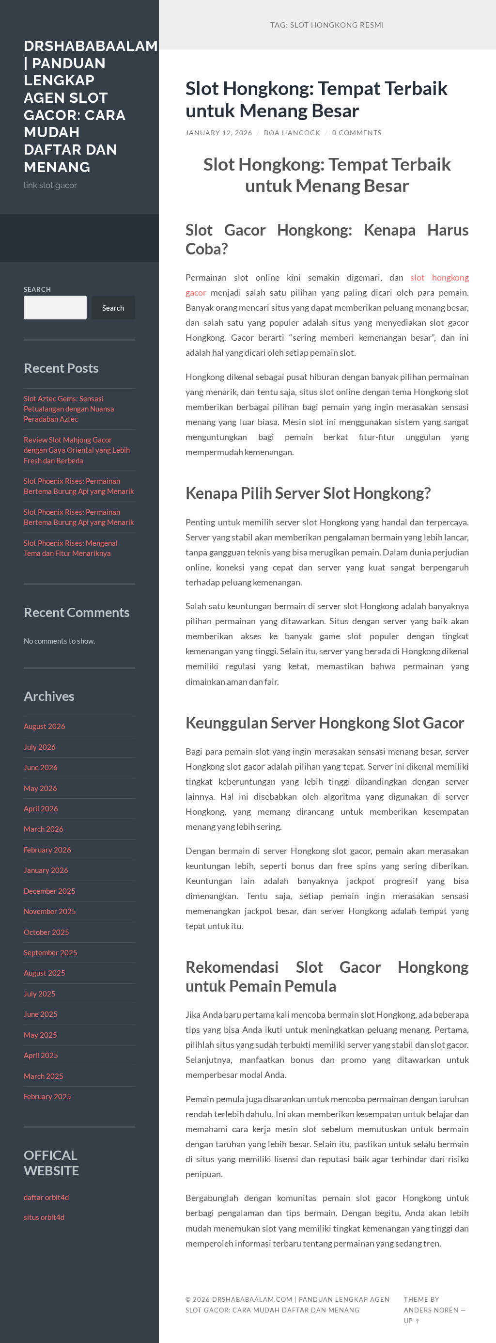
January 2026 (46, 870)
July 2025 (40, 993)
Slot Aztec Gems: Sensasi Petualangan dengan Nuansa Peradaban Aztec (69, 409)
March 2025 (43, 1076)
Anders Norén (431, 1310)
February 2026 (47, 849)
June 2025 (41, 1014)
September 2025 (51, 952)
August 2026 (44, 726)
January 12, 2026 (219, 133)
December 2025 (50, 890)
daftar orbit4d (46, 1197)
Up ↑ (412, 1321)
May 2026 (40, 788)
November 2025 (50, 911)
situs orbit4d (44, 1217)
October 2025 (46, 932)
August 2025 (44, 972)
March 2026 (43, 828)
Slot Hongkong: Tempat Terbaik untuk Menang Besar (317, 99)
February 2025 (47, 1096)
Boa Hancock (292, 133)
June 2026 (41, 767)
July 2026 (40, 747)
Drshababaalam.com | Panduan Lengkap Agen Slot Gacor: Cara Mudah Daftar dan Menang (111, 106)
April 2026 (41, 808)
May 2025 (40, 1034)
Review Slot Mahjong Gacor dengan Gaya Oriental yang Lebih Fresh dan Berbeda (77, 450)
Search (37, 289)
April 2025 (41, 1055)
